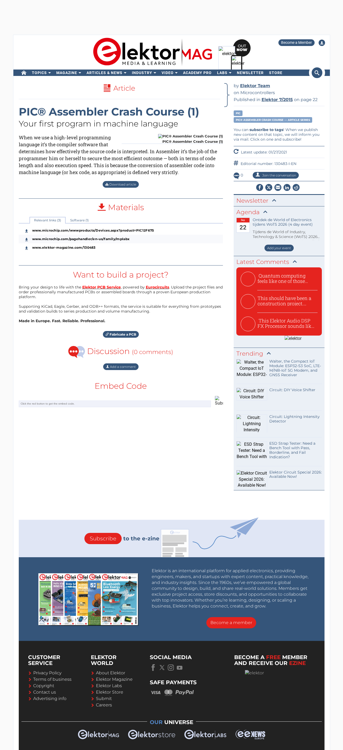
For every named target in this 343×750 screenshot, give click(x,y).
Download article (122, 184)
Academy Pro (197, 73)
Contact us (44, 692)
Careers (104, 704)
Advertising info (49, 698)
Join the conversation (279, 175)
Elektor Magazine (114, 679)
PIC (238, 113)
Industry (142, 73)
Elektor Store (109, 692)
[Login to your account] (322, 43)
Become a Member (296, 42)
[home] (24, 73)
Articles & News (104, 73)
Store (275, 73)
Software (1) (79, 220)
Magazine (66, 73)
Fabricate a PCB (122, 334)
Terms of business (52, 679)
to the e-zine (124, 538)
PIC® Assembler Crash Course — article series (273, 120)
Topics (39, 73)
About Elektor (110, 672)
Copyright (43, 685)
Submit (104, 698)
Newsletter (250, 73)
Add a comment (122, 367)
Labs (222, 73)
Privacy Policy (47, 672)
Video (168, 73)
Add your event (279, 248)
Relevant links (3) (47, 220)
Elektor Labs (109, 685)
